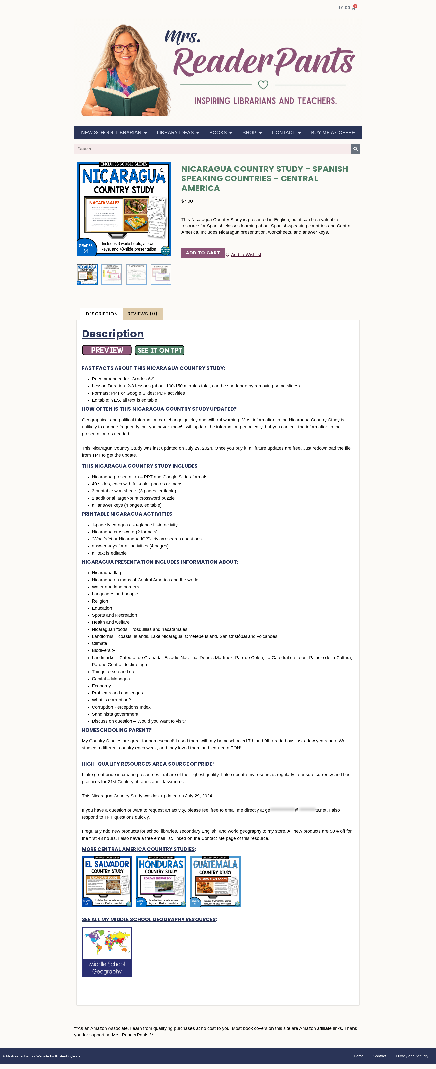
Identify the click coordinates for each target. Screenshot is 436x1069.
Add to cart (203, 253)
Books (218, 132)
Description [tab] (102, 313)
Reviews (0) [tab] (143, 313)
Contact (283, 132)
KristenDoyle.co (67, 1056)
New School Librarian (111, 132)
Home (358, 1056)
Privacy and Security (412, 1056)
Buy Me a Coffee (333, 132)
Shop (249, 132)
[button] (162, 170)
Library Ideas (175, 132)
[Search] (355, 149)
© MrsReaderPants (18, 1056)
